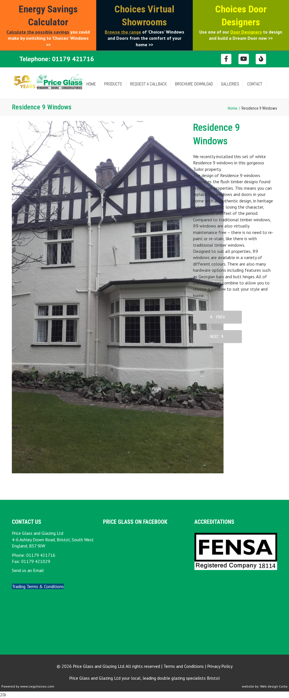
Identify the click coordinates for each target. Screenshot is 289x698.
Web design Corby (274, 686)
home (91, 84)
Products (113, 84)
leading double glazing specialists (181, 678)
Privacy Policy (220, 666)
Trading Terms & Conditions (38, 586)
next (215, 336)
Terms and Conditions (183, 666)
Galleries (230, 84)
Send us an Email (28, 570)
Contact (254, 84)
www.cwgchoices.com (37, 686)
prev (219, 317)
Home (232, 108)
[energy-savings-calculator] (261, 58)
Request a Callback (148, 84)
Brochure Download (194, 84)
